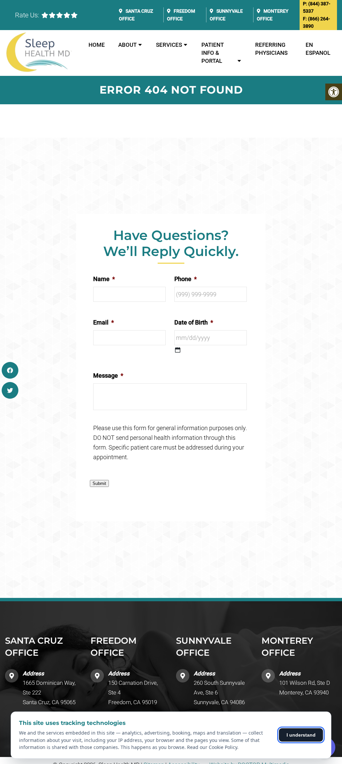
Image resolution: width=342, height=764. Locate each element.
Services (169, 44)
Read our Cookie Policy (212, 747)
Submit (99, 483)
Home (97, 44)
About (127, 44)
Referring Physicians (271, 48)
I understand (301, 735)
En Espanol (318, 48)
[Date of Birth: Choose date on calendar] (177, 350)
